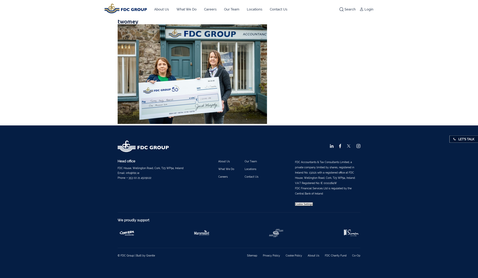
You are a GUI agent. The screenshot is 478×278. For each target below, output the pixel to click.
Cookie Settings (304, 204)
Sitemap (252, 255)
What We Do (186, 9)
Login (368, 9)
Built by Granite (145, 255)
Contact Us (278, 9)
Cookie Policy (294, 255)
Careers (210, 9)
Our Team (231, 9)
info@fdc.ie (132, 172)
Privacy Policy (271, 255)
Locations (254, 9)
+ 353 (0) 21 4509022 (139, 177)
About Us (161, 9)
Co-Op (356, 255)
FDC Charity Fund (336, 255)
